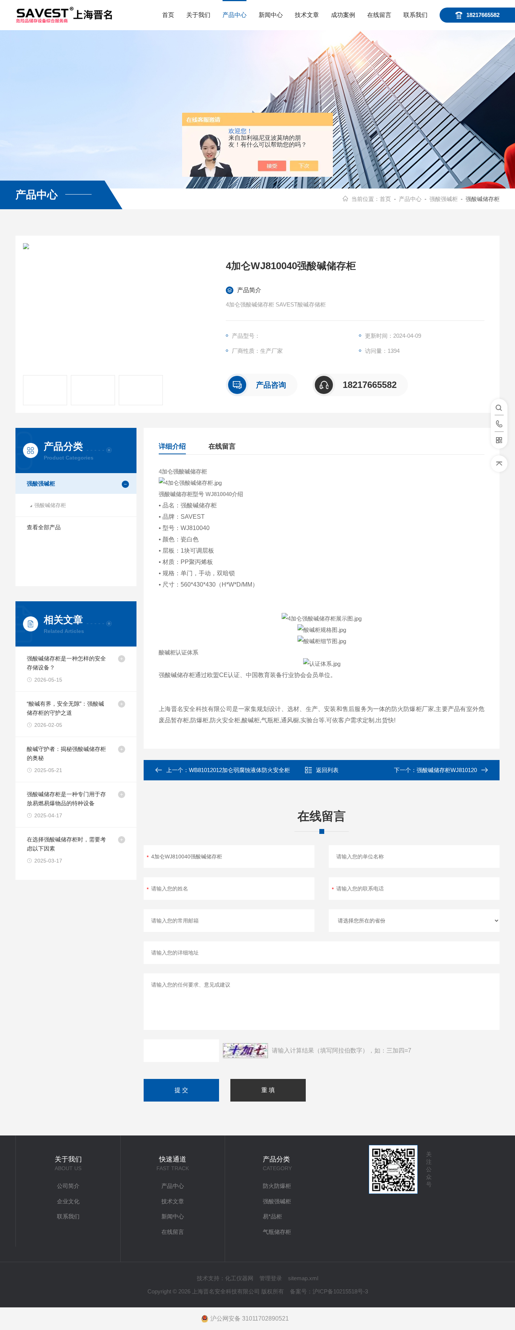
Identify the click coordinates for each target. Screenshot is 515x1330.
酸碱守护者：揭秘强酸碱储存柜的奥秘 (66, 753)
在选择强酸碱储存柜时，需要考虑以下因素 (66, 844)
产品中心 (234, 15)
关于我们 (198, 15)
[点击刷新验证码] (245, 1050)
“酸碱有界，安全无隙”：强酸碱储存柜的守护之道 (65, 708)
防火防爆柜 (277, 1186)
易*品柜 (272, 1216)
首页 (168, 15)
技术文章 (307, 15)
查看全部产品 (44, 527)
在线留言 (379, 15)
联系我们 (415, 15)
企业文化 (68, 1201)
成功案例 (343, 15)
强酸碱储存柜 (50, 505)
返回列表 (327, 770)
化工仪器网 (239, 1278)
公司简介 (68, 1186)
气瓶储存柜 (277, 1232)
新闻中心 (271, 15)
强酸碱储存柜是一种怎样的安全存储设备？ (66, 663)
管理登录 (270, 1278)
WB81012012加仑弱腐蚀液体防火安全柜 (239, 770)
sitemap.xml (303, 1278)
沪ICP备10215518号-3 (340, 1291)
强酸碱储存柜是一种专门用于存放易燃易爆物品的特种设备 (66, 798)
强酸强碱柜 (443, 199)
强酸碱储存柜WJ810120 (447, 770)
